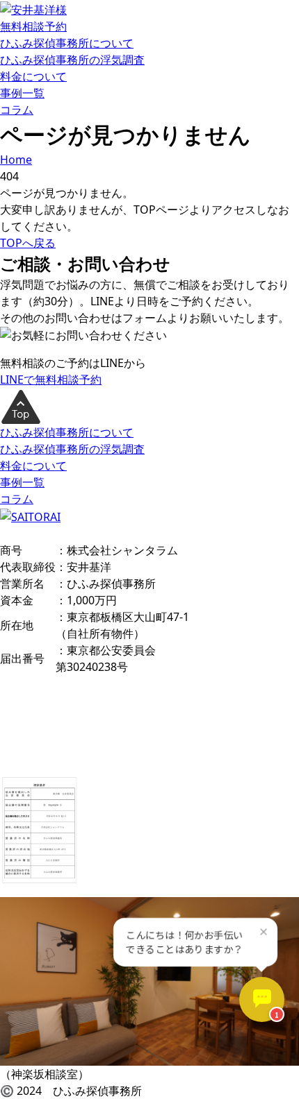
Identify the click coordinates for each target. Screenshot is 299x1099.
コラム (16, 109)
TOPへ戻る (28, 242)
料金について (33, 76)
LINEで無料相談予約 (51, 379)
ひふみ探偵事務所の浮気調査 (72, 59)
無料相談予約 (33, 26)
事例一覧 (22, 93)
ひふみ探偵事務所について (67, 43)
